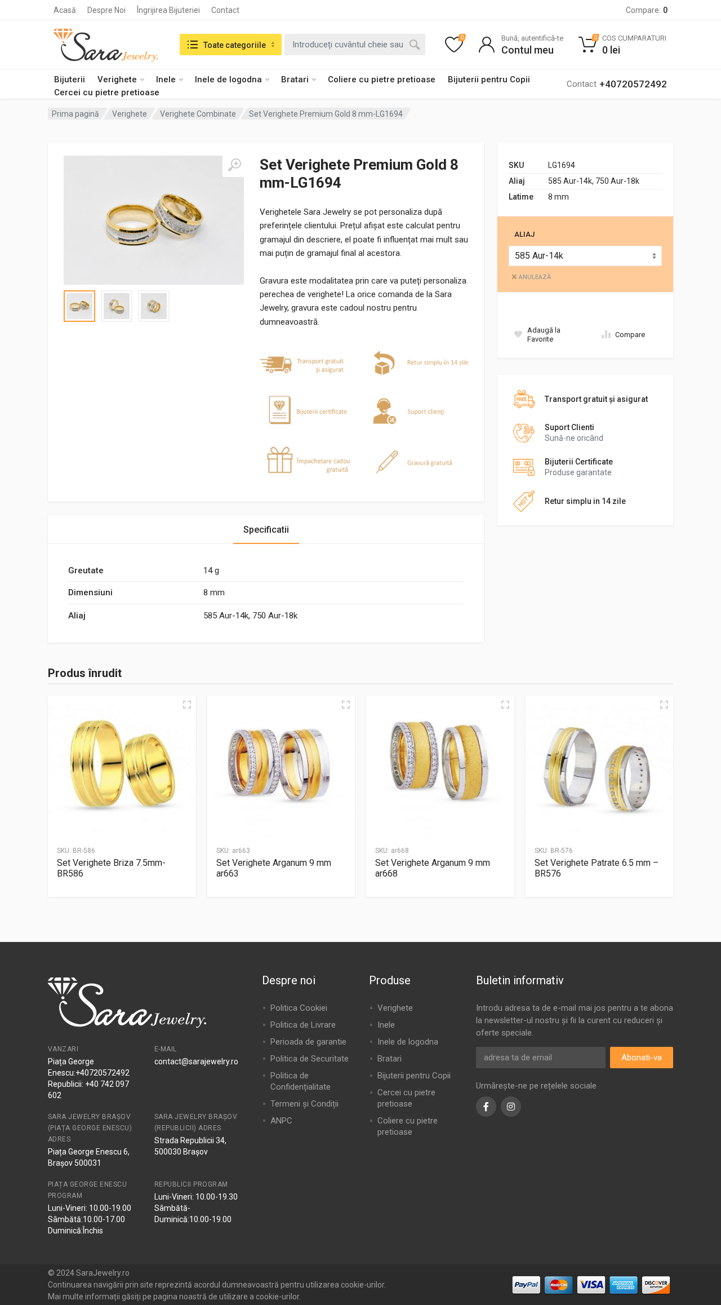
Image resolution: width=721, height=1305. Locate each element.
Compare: (646, 10)
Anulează (535, 277)
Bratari (295, 79)
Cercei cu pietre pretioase (106, 92)
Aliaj (524, 234)
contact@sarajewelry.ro (196, 1061)
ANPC (281, 1121)
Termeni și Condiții (304, 1104)
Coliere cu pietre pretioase (381, 79)
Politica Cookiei (298, 1008)
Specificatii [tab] (266, 529)
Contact (225, 10)
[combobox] (354, 44)
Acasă (65, 10)
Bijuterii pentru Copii (489, 79)
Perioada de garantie (308, 1042)
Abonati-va (641, 1057)
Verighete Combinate (198, 113)
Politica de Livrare (303, 1025)
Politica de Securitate (309, 1059)
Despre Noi (106, 10)
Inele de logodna (228, 79)
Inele (166, 79)
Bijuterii (69, 79)
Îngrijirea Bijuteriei (168, 10)
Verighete (117, 79)
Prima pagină (75, 113)
